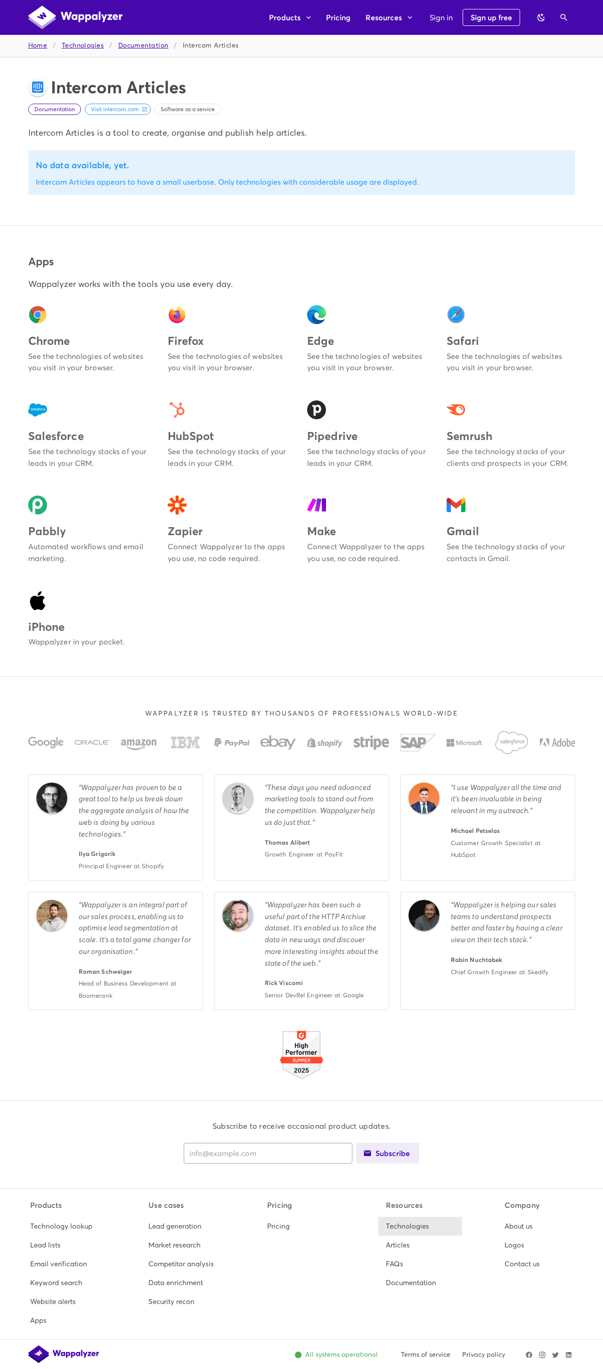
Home (38, 45)
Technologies (83, 45)
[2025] (301, 1080)
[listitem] (64, 1226)
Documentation (143, 45)
